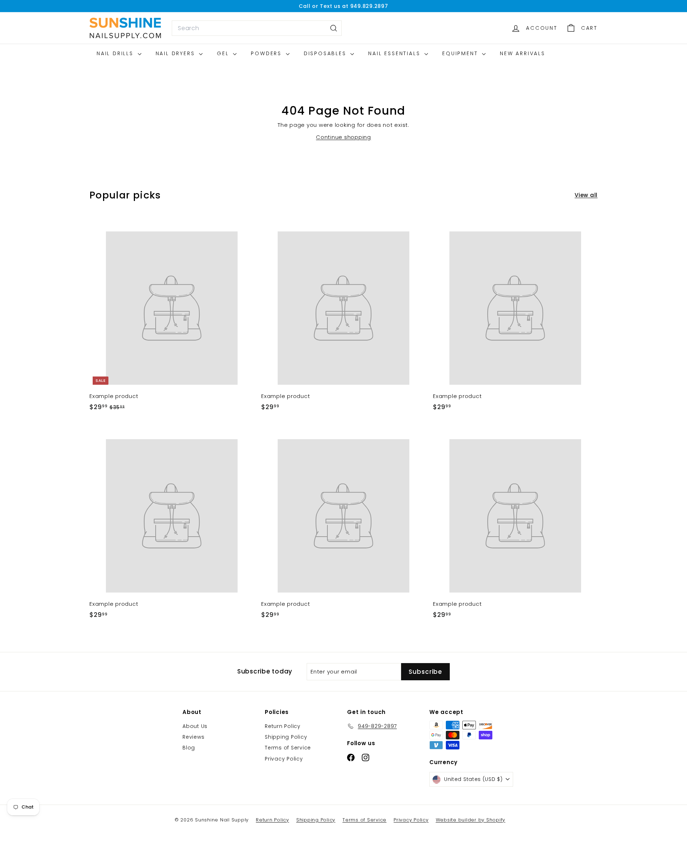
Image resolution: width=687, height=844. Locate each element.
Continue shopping (343, 137)
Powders (267, 53)
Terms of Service (288, 747)
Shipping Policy (286, 736)
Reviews (193, 736)
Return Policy (283, 726)
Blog (188, 747)
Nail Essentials (395, 53)
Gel (224, 53)
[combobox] (257, 28)
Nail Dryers (177, 53)
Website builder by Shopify (471, 819)
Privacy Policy (284, 758)
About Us (195, 726)
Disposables (326, 53)
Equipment (461, 53)
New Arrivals (522, 53)
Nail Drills (116, 53)
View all (586, 195)
